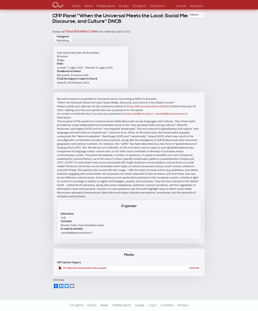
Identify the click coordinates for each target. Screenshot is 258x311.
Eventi (92, 305)
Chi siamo (77, 305)
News (104, 305)
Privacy (183, 305)
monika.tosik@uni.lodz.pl (138, 113)
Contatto (167, 305)
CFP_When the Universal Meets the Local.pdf (84, 268)
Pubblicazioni (121, 305)
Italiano (194, 14)
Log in (152, 305)
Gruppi (139, 305)
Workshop (63, 40)
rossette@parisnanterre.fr (171, 113)
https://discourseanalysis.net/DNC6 (148, 106)
